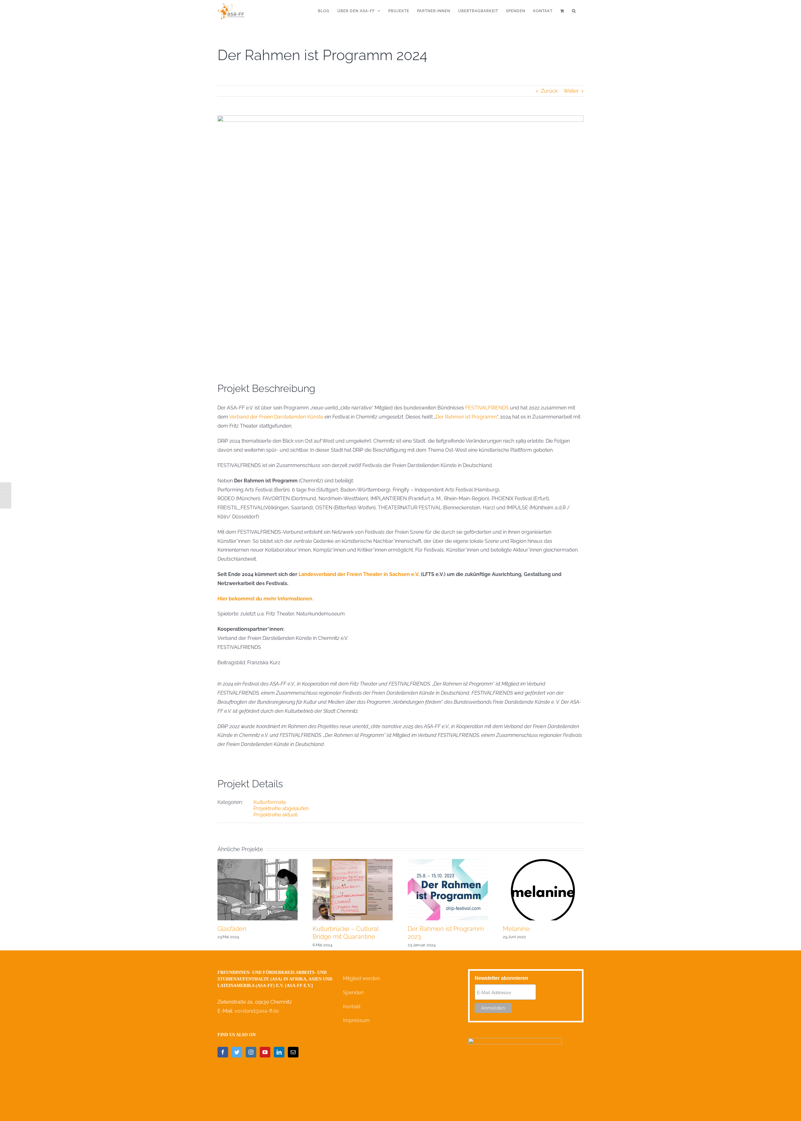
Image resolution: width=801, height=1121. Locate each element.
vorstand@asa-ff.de (256, 1011)
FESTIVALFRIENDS (487, 408)
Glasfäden (232, 929)
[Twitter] (237, 1052)
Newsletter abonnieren (501, 978)
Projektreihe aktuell (275, 815)
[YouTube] (265, 1052)
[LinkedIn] (279, 1052)
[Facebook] (222, 1052)
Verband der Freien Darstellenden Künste (276, 417)
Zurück (549, 91)
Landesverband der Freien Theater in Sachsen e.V (358, 574)
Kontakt (351, 1007)
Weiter (571, 91)
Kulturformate (269, 802)
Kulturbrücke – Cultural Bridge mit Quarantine (345, 932)
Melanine (516, 929)
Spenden (353, 992)
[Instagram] (251, 1052)
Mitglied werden (361, 978)
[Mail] (293, 1052)
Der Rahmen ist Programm (466, 417)
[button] (574, 10)
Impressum (356, 1020)
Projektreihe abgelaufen (281, 808)
